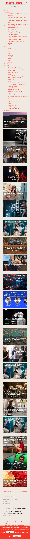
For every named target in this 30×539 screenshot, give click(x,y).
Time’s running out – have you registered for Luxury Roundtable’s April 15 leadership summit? (15, 149)
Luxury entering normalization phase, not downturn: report (15, 176)
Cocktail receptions (12, 29)
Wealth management (13, 108)
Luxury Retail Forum (13, 34)
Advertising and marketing (14, 67)
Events (9, 53)
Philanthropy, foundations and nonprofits (18, 96)
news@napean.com (16, 511)
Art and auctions (12, 70)
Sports (9, 103)
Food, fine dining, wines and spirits (16, 84)
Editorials (10, 51)
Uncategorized (8, 110)
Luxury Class (7, 12)
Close (16, 536)
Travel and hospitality (13, 105)
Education (10, 81)
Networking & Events (9, 26)
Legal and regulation (13, 88)
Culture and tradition (13, 79)
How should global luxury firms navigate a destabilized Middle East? (15, 339)
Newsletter (7, 64)
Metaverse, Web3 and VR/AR (15, 91)
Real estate (10, 98)
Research (10, 58)
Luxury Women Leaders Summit (16, 41)
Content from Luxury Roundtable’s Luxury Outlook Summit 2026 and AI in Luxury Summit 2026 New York (15, 482)
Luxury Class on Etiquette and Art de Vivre (18, 24)
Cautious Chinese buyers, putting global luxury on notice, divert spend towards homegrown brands (15, 439)
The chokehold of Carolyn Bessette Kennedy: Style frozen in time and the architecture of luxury (15, 320)
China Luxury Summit (13, 27)
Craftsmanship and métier (14, 77)
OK (10, 532)
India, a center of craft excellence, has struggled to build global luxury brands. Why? (15, 123)
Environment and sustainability (15, 82)
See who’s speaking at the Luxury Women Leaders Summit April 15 (20, 349)
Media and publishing (13, 89)
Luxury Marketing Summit (14, 31)
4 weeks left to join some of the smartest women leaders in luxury (15, 222)
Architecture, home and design (15, 69)
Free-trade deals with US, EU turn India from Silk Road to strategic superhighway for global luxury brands (15, 393)
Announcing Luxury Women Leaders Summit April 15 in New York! (14, 365)
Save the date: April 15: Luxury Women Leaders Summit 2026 (20, 420)
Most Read (13, 6)
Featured (6, 10)
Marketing (10, 55)
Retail (9, 60)
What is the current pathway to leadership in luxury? (21, 133)
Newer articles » (23, 491)
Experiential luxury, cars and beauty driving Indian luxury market (15, 248)
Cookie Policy (7, 523)
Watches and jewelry (13, 107)
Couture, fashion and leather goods (17, 76)
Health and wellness (13, 86)
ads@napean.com (18, 513)
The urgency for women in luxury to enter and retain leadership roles (15, 265)
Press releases (11, 57)
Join (18, 6)
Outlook (10, 93)
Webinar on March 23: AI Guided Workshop (21, 277)
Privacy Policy (7, 521)
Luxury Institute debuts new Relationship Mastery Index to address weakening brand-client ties (15, 411)
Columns (10, 48)
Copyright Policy (17, 521)
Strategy (10, 62)
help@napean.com (20, 508)
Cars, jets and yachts (13, 72)
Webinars (10, 45)
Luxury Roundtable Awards (14, 39)
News (5, 46)
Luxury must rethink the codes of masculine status (15, 464)
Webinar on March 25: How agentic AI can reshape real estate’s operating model (14, 294)
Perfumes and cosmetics (14, 95)
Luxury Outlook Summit (14, 32)
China (9, 74)
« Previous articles (7, 491)
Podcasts (10, 43)
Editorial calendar (12, 50)
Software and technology (14, 102)
